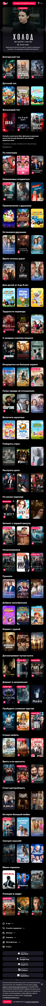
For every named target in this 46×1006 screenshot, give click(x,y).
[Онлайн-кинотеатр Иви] (5, 3)
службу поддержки (32, 1002)
